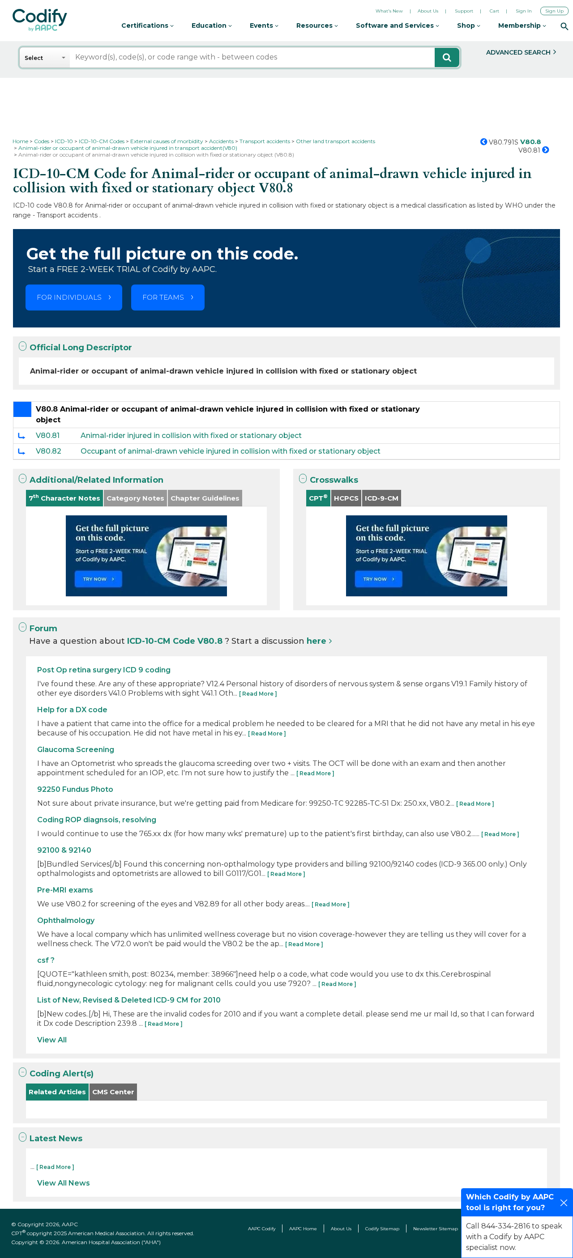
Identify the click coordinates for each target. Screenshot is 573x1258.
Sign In (524, 11)
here (316, 641)
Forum (43, 628)
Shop (467, 25)
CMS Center (113, 1092)
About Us (428, 11)
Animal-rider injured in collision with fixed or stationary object (191, 435)
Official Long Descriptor (81, 348)
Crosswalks (334, 480)
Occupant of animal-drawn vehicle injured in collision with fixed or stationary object (231, 451)
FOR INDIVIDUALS (69, 297)
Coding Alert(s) (62, 1074)
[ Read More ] (258, 693)
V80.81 (48, 435)
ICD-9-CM (381, 498)
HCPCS (346, 498)
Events (262, 25)
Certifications (145, 25)
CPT (318, 497)
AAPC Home (303, 1229)
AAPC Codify (261, 1229)
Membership (520, 25)
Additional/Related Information (96, 480)
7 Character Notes (64, 497)
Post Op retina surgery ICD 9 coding (104, 670)
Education (210, 25)
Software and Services (396, 25)
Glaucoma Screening (75, 749)
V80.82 (48, 451)
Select (34, 58)
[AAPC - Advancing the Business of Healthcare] (39, 20)
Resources (315, 25)
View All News (63, 1183)
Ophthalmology (65, 920)
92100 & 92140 (64, 850)
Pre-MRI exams (65, 890)
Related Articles (57, 1092)
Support (464, 11)
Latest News (56, 1138)
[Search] (564, 25)
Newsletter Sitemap (435, 1229)
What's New (389, 11)
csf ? (46, 960)
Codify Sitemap (382, 1229)
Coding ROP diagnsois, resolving (96, 820)
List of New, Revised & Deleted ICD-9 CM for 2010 (129, 1000)
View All (52, 1040)
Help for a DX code (72, 710)
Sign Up (554, 11)
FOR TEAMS (163, 297)
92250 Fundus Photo (75, 789)
